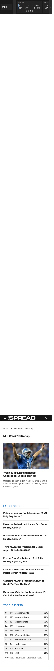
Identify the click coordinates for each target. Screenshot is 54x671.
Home (6, 428)
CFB (23, 657)
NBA (18, 657)
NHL (40, 657)
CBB (29, 657)
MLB (34, 657)
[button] (5, 418)
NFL (12, 657)
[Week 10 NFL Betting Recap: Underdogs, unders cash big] (26, 456)
